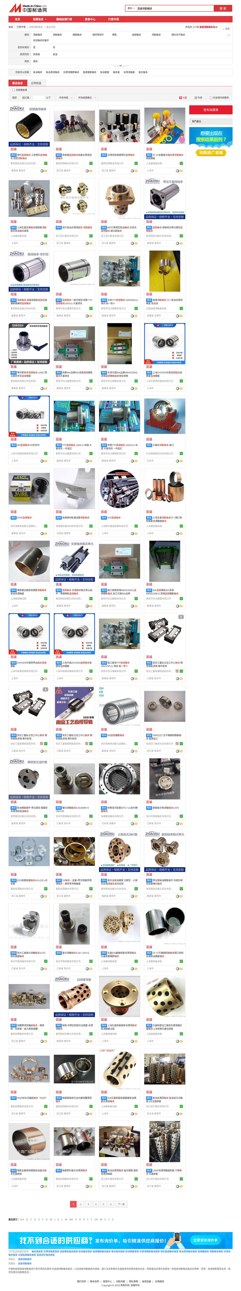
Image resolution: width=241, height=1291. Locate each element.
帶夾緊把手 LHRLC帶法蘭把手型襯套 (29, 374)
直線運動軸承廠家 (102, 1251)
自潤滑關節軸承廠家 (150, 1251)
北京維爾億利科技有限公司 (159, 453)
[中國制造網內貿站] (28, 8)
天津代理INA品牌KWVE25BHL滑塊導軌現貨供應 (119, 374)
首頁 (17, 19)
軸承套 (116, 72)
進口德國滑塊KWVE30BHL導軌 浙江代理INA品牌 (118, 592)
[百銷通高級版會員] (177, 671)
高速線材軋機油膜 (75, 517)
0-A (22, 1219)
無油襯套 (104, 72)
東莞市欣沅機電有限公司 (68, 308)
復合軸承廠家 (118, 1251)
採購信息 (38, 19)
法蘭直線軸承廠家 (27, 1255)
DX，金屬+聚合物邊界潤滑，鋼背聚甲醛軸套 (74, 882)
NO (71, 1219)
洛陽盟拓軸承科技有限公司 (69, 526)
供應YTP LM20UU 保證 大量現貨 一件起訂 (119, 447)
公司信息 (36, 83)
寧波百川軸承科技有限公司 (159, 743)
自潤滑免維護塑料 (121, 155)
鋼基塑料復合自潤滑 (74, 1170)
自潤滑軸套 (129, 72)
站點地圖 (120, 1281)
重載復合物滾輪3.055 (166, 807)
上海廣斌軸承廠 (154, 163)
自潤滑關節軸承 (71, 72)
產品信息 (17, 83)
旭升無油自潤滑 (77, 227)
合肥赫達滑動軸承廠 (156, 308)
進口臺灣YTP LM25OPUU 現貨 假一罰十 (115, 664)
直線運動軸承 (89, 72)
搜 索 (223, 8)
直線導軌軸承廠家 (69, 1251)
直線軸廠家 (203, 1251)
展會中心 (90, 19)
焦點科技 (125, 1285)
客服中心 (107, 1281)
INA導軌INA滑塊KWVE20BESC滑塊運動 (162, 592)
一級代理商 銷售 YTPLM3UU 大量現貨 (74, 301)
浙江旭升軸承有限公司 (67, 236)
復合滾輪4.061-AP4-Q (75, 952)
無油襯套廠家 (132, 1251)
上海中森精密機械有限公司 (159, 381)
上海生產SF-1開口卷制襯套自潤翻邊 (164, 519)
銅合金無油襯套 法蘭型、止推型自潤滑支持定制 (119, 882)
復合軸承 (143, 72)
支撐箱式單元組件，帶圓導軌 (74, 592)
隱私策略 (133, 1281)
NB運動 (116, 735)
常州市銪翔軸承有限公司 (68, 816)
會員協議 (146, 1281)
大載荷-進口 (163, 445)
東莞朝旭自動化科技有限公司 (25, 163)
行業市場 (113, 19)
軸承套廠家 (37, 1251)
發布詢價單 (210, 110)
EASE (24, 517)
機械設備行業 (64, 19)
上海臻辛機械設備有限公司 (114, 526)
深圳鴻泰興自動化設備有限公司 (25, 526)
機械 (13, 155)
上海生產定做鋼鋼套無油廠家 (29, 229)
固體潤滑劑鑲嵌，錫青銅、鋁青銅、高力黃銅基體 (27, 1027)
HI (51, 1219)
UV (96, 1219)
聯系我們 (94, 1281)
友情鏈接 (159, 1281)
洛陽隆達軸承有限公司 (112, 816)
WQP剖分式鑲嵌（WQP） (32, 1098)
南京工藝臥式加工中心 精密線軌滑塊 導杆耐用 (164, 664)
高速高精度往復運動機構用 (29, 301)
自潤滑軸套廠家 (51, 1251)
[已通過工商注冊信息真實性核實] (45, 163)
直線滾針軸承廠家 (46, 1255)
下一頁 (121, 1204)
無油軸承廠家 (85, 1251)
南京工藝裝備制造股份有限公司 (160, 671)
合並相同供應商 (221, 97)
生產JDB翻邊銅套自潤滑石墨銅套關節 (118, 954)
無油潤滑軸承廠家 (188, 1251)
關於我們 (81, 1281)
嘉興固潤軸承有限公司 (67, 163)
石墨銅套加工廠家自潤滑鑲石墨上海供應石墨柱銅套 (164, 1027)
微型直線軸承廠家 (169, 1251)
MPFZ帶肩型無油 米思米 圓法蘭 (119, 229)
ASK (114, 517)
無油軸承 (37, 72)
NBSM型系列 (28, 445)
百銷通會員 (21, 90)
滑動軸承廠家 (216, 1251)
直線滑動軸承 (25, 1259)
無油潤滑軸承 (52, 72)
